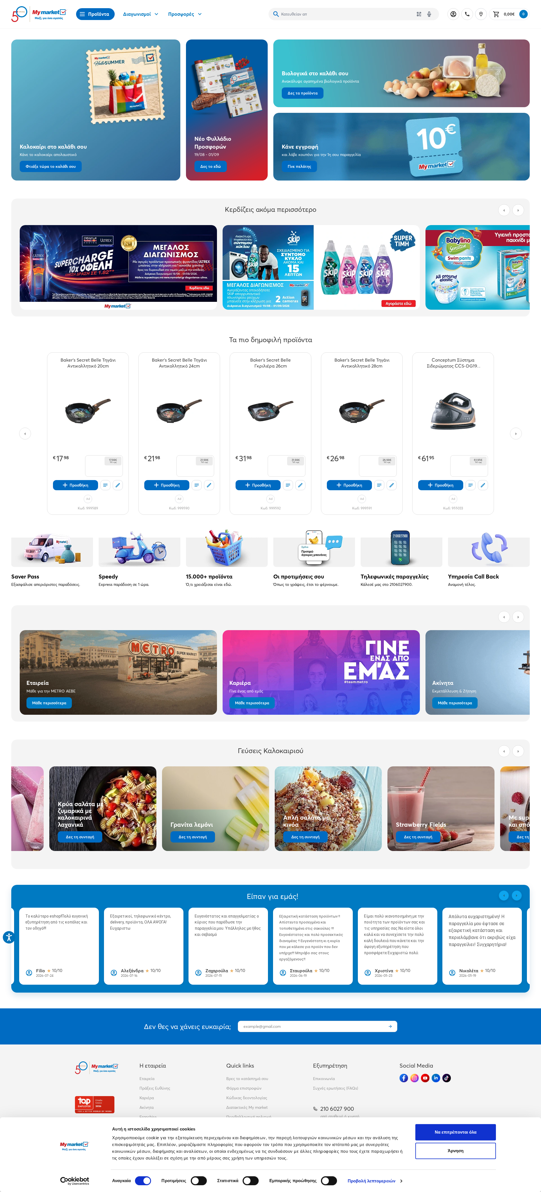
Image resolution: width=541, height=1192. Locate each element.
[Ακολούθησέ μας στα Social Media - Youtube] (425, 1078)
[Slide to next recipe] (518, 751)
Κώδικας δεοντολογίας (246, 1097)
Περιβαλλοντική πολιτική (248, 1117)
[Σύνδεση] (453, 14)
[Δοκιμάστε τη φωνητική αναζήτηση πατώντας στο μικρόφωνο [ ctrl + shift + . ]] (429, 14)
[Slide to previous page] (25, 433)
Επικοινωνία (324, 1078)
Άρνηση (456, 1150)
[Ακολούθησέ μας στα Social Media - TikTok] (446, 1078)
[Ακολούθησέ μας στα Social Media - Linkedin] (436, 1078)
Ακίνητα (146, 1107)
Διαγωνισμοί (137, 14)
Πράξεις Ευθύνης (154, 1088)
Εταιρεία (146, 1078)
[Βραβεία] (94, 1104)
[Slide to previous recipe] (504, 751)
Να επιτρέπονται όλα (456, 1132)
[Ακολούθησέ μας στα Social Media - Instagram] (414, 1078)
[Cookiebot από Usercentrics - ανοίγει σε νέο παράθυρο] (74, 1181)
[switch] (199, 1180)
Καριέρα (146, 1097)
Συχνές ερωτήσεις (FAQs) (335, 1088)
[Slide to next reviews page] (517, 895)
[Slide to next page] (516, 433)
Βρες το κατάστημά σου (247, 1078)
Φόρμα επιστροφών (243, 1088)
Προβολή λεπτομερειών (371, 1180)
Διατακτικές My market (247, 1107)
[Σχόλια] (118, 485)
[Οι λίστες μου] (105, 485)
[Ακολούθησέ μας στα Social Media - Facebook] (404, 1078)
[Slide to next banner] (518, 210)
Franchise (148, 1117)
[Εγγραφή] (390, 1026)
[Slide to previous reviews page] (504, 895)
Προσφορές (181, 14)
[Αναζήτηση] (276, 14)
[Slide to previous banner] (504, 210)
